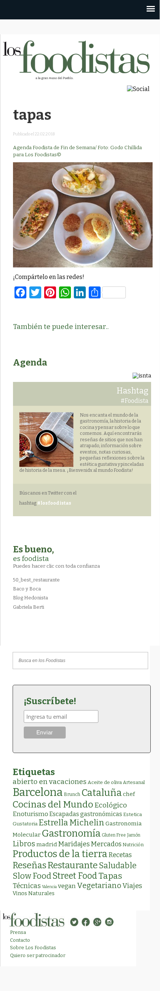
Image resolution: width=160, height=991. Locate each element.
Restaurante (73, 865)
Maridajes (74, 844)
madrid (46, 844)
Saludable (118, 866)
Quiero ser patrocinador (37, 955)
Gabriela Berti (28, 607)
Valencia (49, 886)
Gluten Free (114, 835)
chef (129, 794)
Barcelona (38, 792)
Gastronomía (71, 833)
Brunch (72, 794)
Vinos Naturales (34, 893)
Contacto (20, 940)
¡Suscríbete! (50, 701)
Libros (24, 843)
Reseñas (29, 865)
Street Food (74, 876)
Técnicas (27, 886)
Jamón (133, 835)
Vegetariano (99, 885)
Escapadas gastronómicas (85, 814)
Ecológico (110, 805)
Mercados (106, 844)
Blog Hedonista (30, 597)
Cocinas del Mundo (53, 804)
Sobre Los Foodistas (33, 947)
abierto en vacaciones (49, 781)
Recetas (120, 855)
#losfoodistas (54, 503)
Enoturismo (30, 814)
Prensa (18, 932)
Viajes (132, 886)
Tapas (110, 876)
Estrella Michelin (71, 823)
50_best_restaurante (36, 580)
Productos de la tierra (60, 854)
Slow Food (32, 876)
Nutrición (133, 844)
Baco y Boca (27, 589)
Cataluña (101, 793)
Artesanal (134, 782)
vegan (67, 886)
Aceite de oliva (105, 782)
